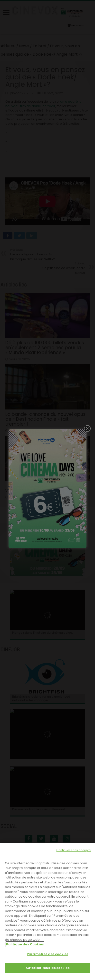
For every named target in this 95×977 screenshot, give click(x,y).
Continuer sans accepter (73, 850)
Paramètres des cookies (47, 954)
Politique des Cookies (25, 944)
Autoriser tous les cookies (47, 967)
